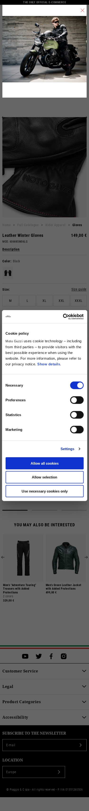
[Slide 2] (44, 510)
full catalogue (28, 225)
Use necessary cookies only (45, 491)
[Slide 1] (15, 510)
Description (11, 249)
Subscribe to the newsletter (34, 733)
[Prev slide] (3, 117)
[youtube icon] (25, 656)
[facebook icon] (51, 656)
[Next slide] (85, 117)
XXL (62, 301)
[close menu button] (82, 10)
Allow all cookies (45, 463)
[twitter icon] (39, 656)
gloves (77, 225)
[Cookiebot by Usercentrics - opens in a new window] (63, 316)
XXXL (79, 301)
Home (6, 225)
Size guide (79, 289)
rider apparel (55, 225)
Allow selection (44, 477)
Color (6, 261)
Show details (48, 364)
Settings (68, 449)
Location (12, 760)
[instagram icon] (64, 656)
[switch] (77, 400)
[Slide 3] (74, 510)
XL (44, 301)
